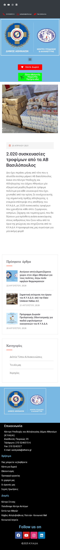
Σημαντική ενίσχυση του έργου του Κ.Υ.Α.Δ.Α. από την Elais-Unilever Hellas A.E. (35, 297)
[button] (30, 59)
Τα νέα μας (15, 364)
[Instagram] (13, 5)
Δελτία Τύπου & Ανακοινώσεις (26, 356)
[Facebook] (5, 5)
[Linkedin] (16, 5)
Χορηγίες (14, 372)
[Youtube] (9, 5)
